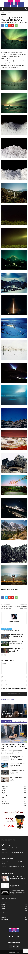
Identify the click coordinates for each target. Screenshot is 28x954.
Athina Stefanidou (7, 22)
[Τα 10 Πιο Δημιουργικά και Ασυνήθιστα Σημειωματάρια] (5, 779)
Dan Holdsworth (10, 589)
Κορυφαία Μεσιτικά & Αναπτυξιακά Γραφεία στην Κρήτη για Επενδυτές (13, 745)
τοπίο (16, 589)
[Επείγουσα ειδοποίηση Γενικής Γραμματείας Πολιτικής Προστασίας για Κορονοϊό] (5, 758)
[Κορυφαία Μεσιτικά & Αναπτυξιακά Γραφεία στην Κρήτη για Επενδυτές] (14, 733)
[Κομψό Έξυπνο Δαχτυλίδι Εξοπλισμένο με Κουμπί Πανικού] (5, 878)
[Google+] (14, 946)
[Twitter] (17, 946)
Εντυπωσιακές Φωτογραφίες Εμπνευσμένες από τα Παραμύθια (17, 650)
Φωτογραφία (8, 12)
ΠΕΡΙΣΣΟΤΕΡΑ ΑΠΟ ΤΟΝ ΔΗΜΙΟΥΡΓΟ (10, 630)
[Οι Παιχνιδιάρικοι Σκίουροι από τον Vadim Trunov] (5, 636)
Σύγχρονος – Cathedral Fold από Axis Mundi (6, 607)
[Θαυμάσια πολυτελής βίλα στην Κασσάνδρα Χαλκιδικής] (4, 765)
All (15, 721)
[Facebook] (10, 946)
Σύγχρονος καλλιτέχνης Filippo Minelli (21, 607)
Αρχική (2, 12)
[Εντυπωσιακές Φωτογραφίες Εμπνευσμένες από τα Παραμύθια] (5, 650)
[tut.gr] (14, 3)
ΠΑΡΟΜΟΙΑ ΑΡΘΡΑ (6, 628)
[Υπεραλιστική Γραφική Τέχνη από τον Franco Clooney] (5, 885)
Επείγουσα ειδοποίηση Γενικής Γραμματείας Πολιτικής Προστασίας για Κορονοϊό (17, 758)
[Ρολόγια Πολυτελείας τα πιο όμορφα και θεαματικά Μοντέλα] (5, 892)
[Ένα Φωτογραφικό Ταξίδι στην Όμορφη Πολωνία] (5, 643)
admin (3, 716)
